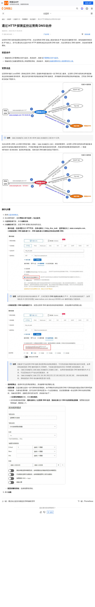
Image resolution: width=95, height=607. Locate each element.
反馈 (51, 512)
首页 (3, 19)
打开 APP (88, 3)
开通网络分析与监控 (50, 58)
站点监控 (33, 19)
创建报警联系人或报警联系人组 (61, 61)
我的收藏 (87, 34)
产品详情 (46, 34)
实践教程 (25, 19)
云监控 (9, 19)
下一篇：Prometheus (85, 501)
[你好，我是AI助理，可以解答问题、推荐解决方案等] (82, 8)
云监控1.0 (16, 19)
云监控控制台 (13, 214)
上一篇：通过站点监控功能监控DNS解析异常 (18, 501)
